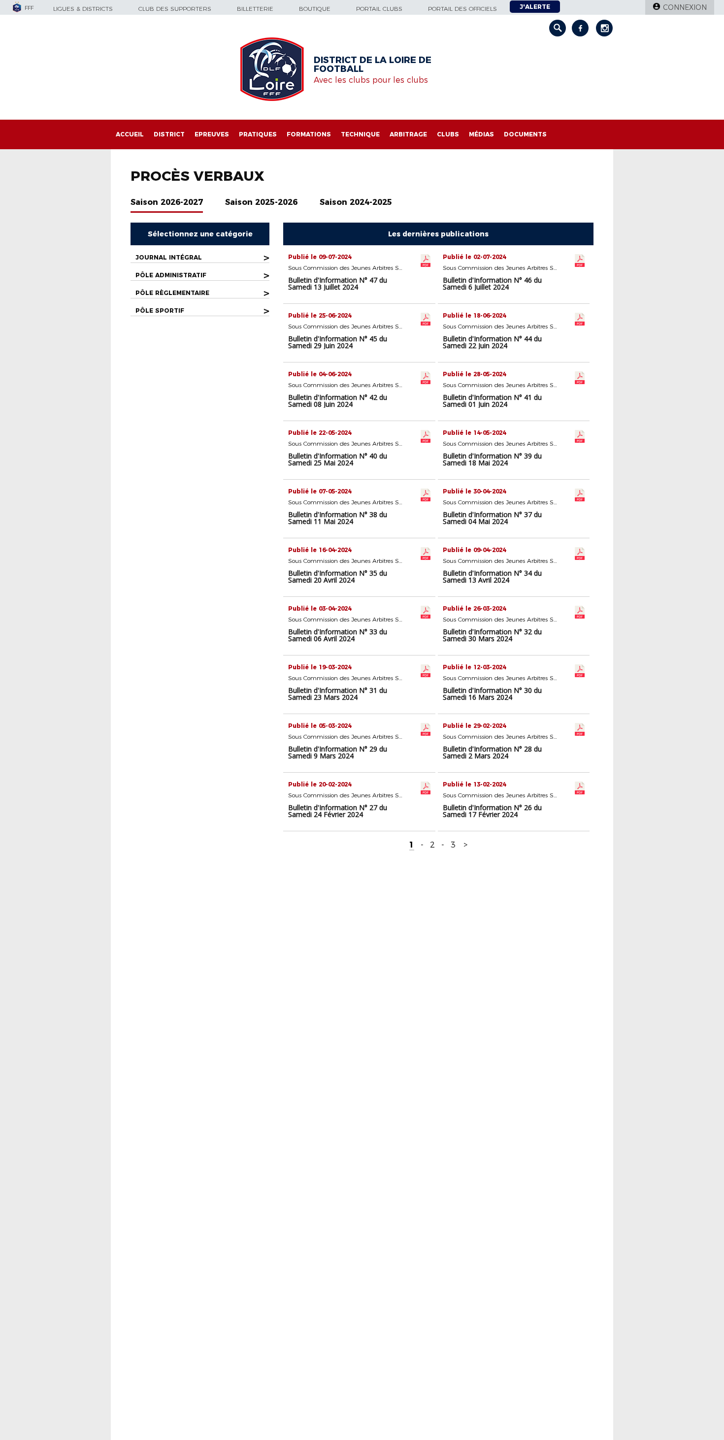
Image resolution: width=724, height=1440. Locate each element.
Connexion (685, 7)
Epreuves (212, 134)
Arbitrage (408, 134)
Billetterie (255, 8)
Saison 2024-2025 (356, 202)
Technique (360, 134)
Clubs (448, 134)
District (169, 134)
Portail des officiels (462, 8)
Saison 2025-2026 (261, 202)
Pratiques (258, 134)
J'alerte (535, 6)
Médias (481, 134)
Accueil (130, 134)
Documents (525, 134)
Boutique (314, 8)
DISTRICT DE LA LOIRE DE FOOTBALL (372, 64)
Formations (309, 134)
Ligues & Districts (83, 8)
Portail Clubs (379, 8)
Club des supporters (174, 8)
